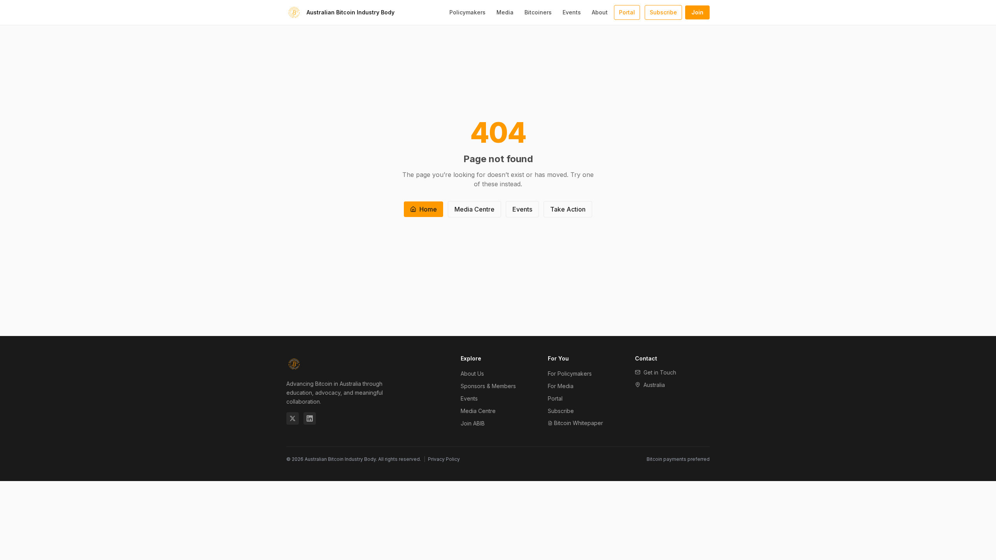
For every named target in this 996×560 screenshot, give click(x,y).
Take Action (568, 209)
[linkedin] (309, 418)
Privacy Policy (444, 459)
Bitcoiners (538, 12)
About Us (472, 373)
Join (697, 12)
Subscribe (663, 12)
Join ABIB (473, 423)
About (600, 12)
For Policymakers (570, 373)
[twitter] (292, 418)
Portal (627, 12)
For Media (560, 386)
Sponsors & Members (488, 386)
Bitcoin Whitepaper (578, 423)
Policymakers (467, 12)
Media (505, 12)
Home (428, 209)
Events (572, 12)
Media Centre (474, 209)
